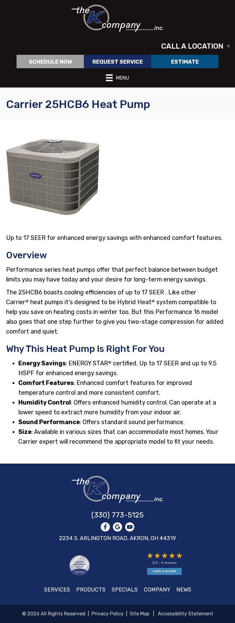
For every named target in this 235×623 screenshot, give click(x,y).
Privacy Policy (107, 614)
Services (57, 589)
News (183, 589)
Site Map (139, 614)
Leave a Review (164, 571)
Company (157, 589)
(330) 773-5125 (117, 515)
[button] (117, 46)
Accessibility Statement (185, 614)
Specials (125, 589)
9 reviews (169, 563)
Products (91, 589)
